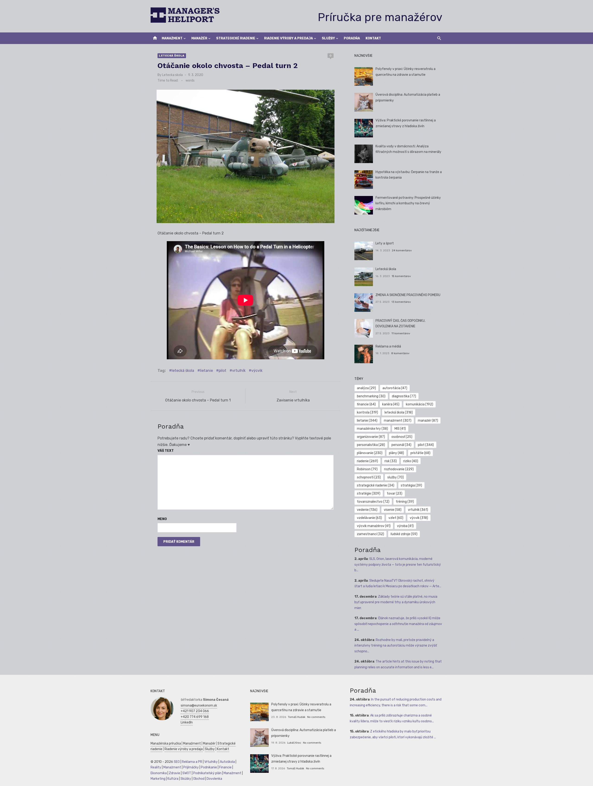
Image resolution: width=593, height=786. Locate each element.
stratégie (368, 494)
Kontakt (373, 38)
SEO (177, 762)
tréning (405, 502)
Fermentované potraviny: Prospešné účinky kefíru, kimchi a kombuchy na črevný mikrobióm (408, 203)
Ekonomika (159, 773)
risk (391, 461)
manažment (397, 421)
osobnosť (401, 437)
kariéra (390, 404)
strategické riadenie (375, 485)
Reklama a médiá (388, 346)
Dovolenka (214, 779)
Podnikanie (209, 767)
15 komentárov (401, 276)
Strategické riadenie (235, 38)
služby (395, 477)
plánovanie (369, 453)
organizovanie (371, 437)
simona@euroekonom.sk (199, 705)
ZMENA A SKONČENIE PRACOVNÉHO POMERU (407, 295)
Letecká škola (172, 55)
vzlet (395, 518)
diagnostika (404, 396)
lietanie (206, 370)
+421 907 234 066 (195, 711)
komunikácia (419, 404)
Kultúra (172, 779)
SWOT (186, 773)
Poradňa (352, 38)
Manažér (199, 38)
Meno (162, 519)
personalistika (371, 445)
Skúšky (185, 779)
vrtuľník (239, 370)
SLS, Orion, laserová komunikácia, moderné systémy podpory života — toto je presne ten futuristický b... (397, 564)
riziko (410, 461)
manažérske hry (372, 429)
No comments (316, 717)
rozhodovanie (399, 469)
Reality (156, 767)
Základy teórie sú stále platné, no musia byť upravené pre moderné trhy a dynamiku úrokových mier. (395, 602)
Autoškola (227, 762)
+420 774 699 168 (195, 717)
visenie (392, 510)
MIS (400, 429)
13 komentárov (401, 301)
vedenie (367, 510)
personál (401, 445)
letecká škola (183, 370)
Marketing (158, 779)
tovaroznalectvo (373, 502)
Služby (328, 38)
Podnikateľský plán (207, 773)
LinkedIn (187, 722)
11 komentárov (400, 333)
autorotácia (394, 388)
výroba (405, 526)
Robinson (367, 469)
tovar (394, 494)
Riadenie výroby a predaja (288, 38)
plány (396, 453)
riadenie (367, 461)
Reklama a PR (192, 762)
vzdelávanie (369, 518)
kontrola (367, 412)
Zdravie (174, 773)
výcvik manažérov (374, 526)
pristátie (420, 453)
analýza (366, 388)
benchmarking (371, 396)
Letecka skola (172, 75)
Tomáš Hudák (296, 717)
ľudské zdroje (404, 534)
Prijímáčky (191, 767)
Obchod (199, 779)
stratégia (411, 485)
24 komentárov (402, 250)
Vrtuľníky (211, 762)
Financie (225, 767)
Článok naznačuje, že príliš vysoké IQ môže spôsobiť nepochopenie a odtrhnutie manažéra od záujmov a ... (398, 623)
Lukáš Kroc (294, 742)
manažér (428, 421)
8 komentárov (400, 353)
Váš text (166, 451)
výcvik (256, 370)
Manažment (172, 38)
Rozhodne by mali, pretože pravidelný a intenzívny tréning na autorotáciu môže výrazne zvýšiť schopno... (395, 645)
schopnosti (369, 477)
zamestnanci (370, 534)
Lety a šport (384, 243)
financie (366, 404)
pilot (222, 370)
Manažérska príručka (166, 743)
